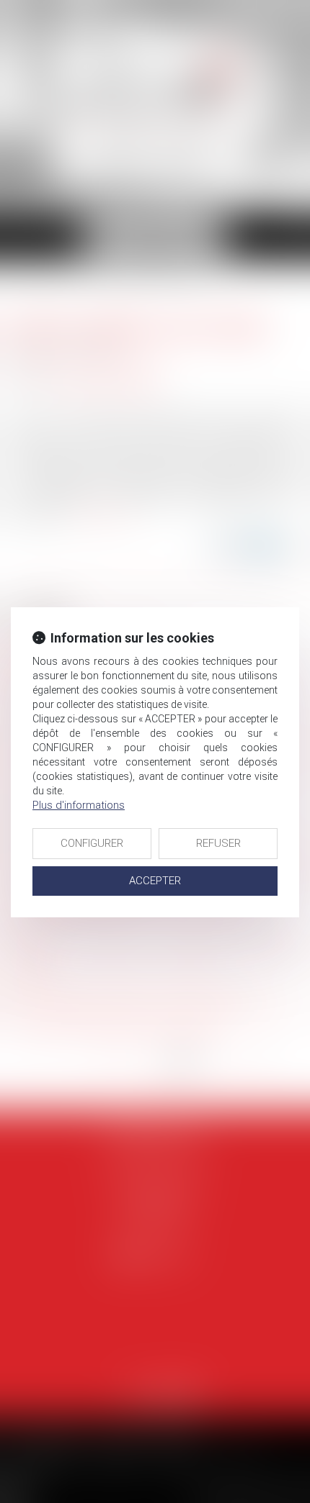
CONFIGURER (92, 843)
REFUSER (218, 843)
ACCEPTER (155, 880)
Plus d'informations (78, 805)
